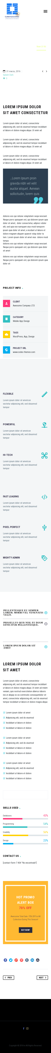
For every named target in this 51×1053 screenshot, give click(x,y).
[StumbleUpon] (37, 960)
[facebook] (24, 1028)
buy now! (25, 930)
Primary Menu (45, 11)
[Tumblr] (27, 960)
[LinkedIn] (32, 960)
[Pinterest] (21, 960)
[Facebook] (5, 960)
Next (41, 978)
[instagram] (27, 1028)
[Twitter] (10, 960)
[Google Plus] (16, 960)
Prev (10, 978)
